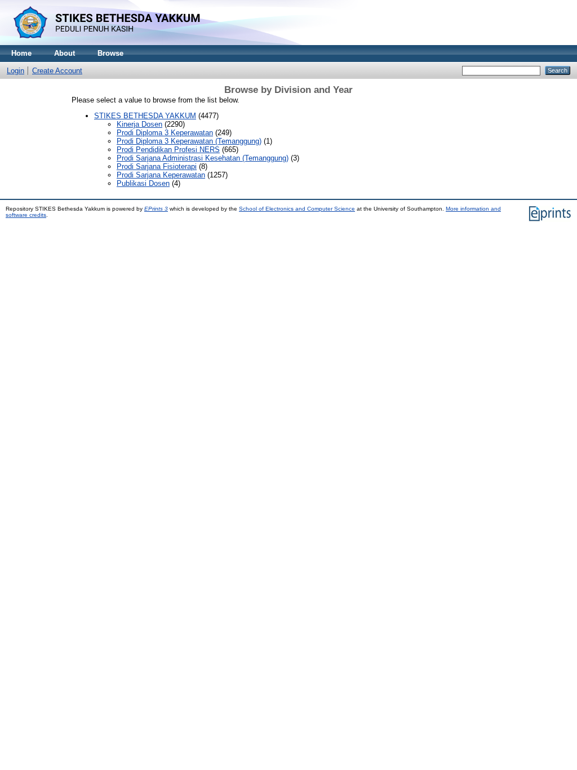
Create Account (57, 70)
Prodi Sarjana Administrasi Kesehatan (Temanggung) (202, 158)
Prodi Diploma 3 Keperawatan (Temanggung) (189, 141)
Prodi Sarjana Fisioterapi (157, 166)
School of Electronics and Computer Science (297, 209)
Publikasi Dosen (143, 183)
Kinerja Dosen (139, 124)
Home (21, 53)
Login (15, 70)
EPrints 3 (156, 209)
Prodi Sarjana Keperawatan (161, 175)
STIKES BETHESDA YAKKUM (145, 116)
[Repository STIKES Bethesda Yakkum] (104, 42)
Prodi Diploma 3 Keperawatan (165, 132)
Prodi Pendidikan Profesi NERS (168, 149)
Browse (110, 53)
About (64, 53)
